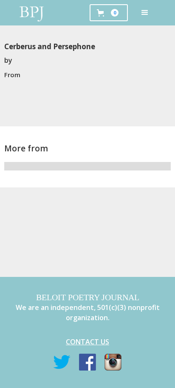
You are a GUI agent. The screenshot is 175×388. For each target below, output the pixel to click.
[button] (145, 12)
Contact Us (87, 341)
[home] (31, 12)
